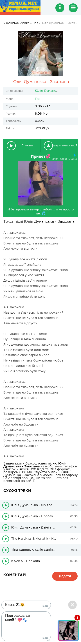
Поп (38, 99)
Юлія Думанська (48, 91)
